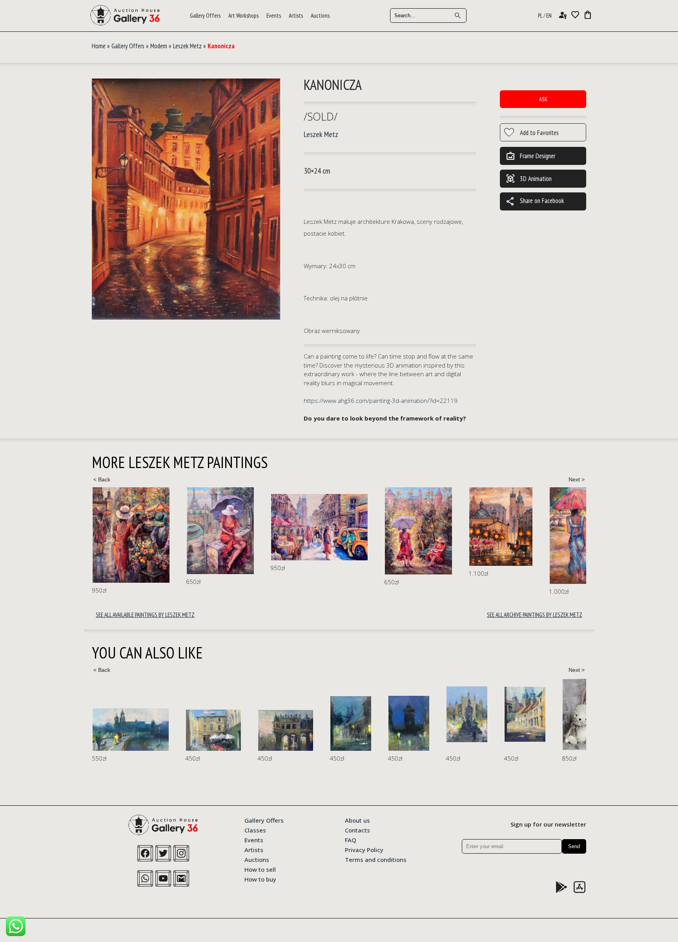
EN (549, 15)
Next (576, 479)
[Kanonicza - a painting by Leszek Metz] (186, 200)
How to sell (260, 868)
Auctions (320, 15)
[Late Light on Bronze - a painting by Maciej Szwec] (373, 714)
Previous (101, 479)
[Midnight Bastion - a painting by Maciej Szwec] (315, 723)
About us (357, 819)
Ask (543, 99)
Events (273, 15)
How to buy (260, 878)
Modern (158, 46)
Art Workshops (243, 15)
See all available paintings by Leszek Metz (145, 614)
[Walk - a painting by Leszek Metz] (336, 531)
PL (540, 15)
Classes (255, 829)
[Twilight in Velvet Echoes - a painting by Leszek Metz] (418, 526)
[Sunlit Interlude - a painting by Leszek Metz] (237, 527)
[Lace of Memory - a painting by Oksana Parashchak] (496, 714)
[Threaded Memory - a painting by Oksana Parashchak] (568, 715)
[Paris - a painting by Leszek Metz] (137, 530)
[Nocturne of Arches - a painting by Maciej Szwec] (192, 730)
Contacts (357, 829)
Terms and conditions (375, 859)
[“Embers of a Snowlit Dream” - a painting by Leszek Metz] (579, 525)
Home (99, 46)
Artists (296, 15)
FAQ (350, 839)
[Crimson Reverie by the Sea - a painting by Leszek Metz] (500, 535)
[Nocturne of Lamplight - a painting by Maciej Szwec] (257, 723)
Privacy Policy (364, 849)
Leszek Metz (187, 46)
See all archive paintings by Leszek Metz (534, 614)
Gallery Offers (205, 15)
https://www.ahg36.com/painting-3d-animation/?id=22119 (380, 400)
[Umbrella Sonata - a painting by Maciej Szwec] (120, 730)
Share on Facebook (535, 201)
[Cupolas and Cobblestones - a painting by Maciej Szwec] (431, 714)
